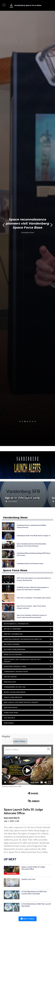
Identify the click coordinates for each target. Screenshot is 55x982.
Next (49, 225)
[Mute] (45, 782)
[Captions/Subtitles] (41, 782)
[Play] (5, 782)
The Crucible (9, 718)
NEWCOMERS (9, 723)
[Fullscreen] (49, 782)
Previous (5, 225)
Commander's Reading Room (16, 671)
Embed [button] (36, 801)
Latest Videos (19, 741)
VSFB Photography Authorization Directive (23, 639)
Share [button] (34, 793)
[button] (4, 5)
